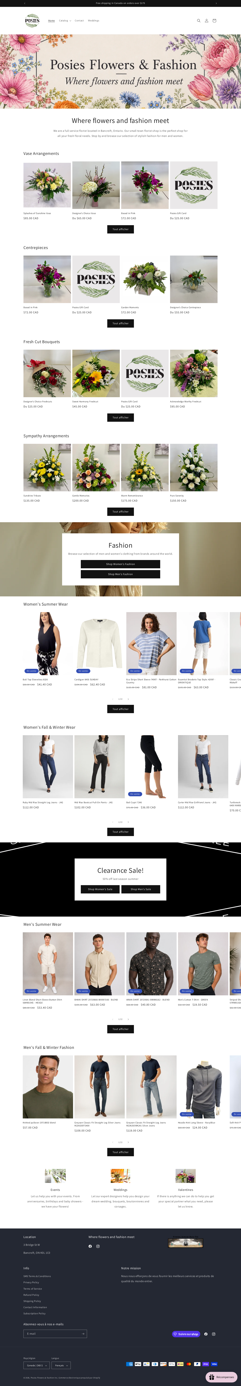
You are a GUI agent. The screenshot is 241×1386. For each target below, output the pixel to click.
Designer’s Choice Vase (84, 213)
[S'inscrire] (83, 1334)
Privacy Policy (31, 1282)
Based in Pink (128, 213)
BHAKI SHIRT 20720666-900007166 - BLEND (96, 999)
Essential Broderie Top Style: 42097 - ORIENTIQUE (196, 681)
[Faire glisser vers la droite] (128, 699)
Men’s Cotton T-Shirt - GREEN (193, 999)
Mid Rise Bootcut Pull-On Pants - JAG (93, 802)
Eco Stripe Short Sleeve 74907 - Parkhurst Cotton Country (151, 681)
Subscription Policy (34, 1313)
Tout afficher (121, 229)
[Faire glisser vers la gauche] (113, 699)
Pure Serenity (177, 495)
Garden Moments (130, 307)
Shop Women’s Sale (100, 889)
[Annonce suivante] (216, 3)
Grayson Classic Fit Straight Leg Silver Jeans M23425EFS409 (97, 1124)
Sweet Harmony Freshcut (85, 401)
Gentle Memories (80, 495)
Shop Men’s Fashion (120, 574)
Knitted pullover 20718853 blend (39, 1122)
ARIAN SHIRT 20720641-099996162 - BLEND (148, 999)
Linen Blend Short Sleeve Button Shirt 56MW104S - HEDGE (42, 1001)
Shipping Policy (32, 1301)
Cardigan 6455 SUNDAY (86, 679)
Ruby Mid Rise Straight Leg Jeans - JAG (43, 802)
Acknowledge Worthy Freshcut (185, 401)
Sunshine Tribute (32, 495)
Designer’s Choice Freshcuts (37, 401)
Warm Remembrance (132, 495)
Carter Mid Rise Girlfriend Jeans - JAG (197, 802)
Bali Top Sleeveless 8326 (35, 679)
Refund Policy (31, 1294)
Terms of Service (32, 1288)
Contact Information (35, 1307)
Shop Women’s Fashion (120, 564)
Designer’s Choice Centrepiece (185, 307)
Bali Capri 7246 (134, 802)
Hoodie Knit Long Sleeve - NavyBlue (196, 1122)
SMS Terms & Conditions (37, 1276)
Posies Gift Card (178, 213)
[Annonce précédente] (25, 3)
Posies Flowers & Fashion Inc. (44, 1378)
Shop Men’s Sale (141, 889)
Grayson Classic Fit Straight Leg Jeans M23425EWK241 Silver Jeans (146, 1124)
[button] (65, 20)
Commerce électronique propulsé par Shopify (79, 1378)
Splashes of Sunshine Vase (37, 213)
